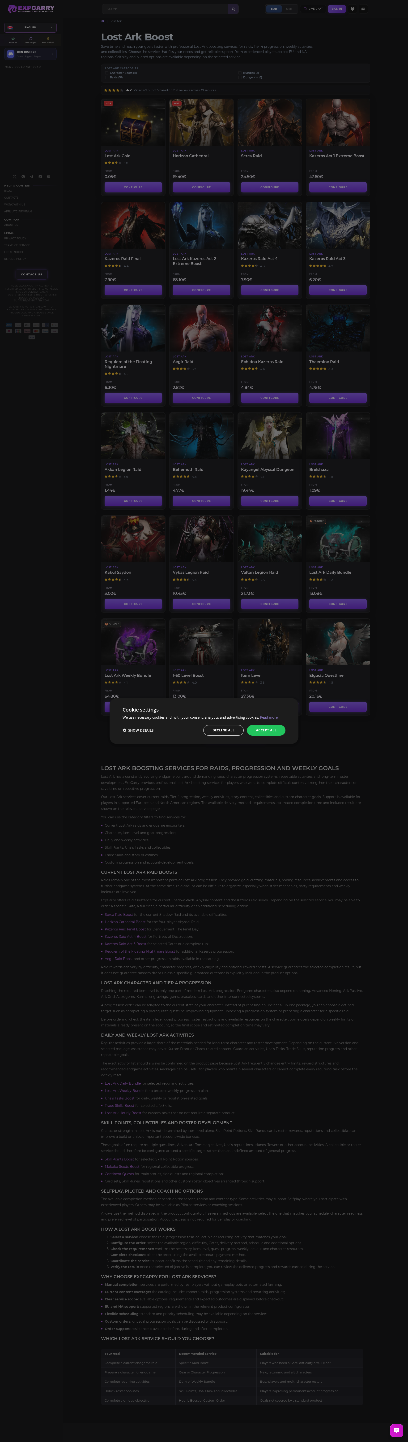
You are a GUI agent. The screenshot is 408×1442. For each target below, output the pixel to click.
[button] (138, 730)
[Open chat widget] (396, 1430)
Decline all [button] (223, 730)
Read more (269, 717)
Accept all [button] (266, 730)
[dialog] (204, 721)
